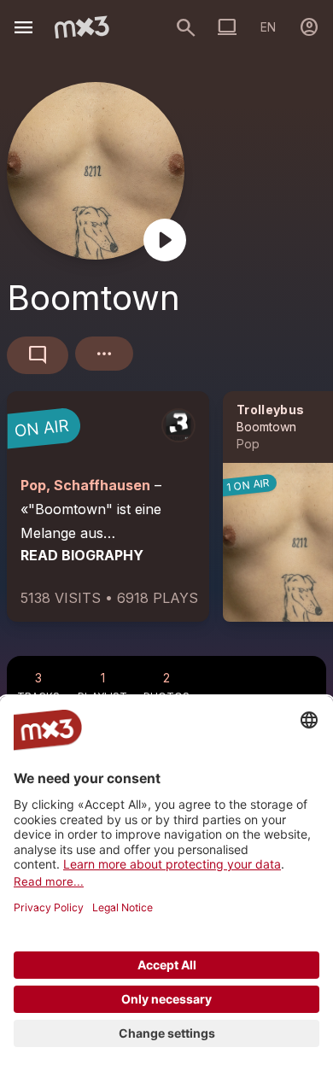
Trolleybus (271, 409)
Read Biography (81, 555)
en (268, 27)
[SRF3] (178, 425)
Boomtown (266, 426)
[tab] (39, 683)
